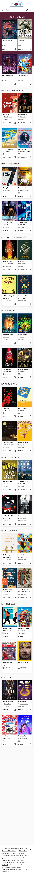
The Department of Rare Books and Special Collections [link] (8, 589)
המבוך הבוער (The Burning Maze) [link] (24, 335)
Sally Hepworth (8, 117)
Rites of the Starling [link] (8, 702)
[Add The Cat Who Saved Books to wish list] (30, 598)
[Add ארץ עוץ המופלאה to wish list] (15, 304)
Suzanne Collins (24, 704)
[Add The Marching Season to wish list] (30, 490)
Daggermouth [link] (22, 114)
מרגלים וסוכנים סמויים (10, 457)
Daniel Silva (23, 484)
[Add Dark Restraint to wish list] (15, 377)
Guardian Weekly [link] (23, 628)
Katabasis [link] (21, 261)
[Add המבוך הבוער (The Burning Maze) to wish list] (30, 343)
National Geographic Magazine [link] (24, 663)
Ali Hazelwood (23, 738)
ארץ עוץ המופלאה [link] (8, 296)
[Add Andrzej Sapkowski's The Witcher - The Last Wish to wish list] (15, 49)
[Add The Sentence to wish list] (30, 563)
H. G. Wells (22, 225)
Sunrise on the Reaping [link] (24, 702)
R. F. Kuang (22, 263)
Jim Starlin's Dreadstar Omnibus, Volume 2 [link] (24, 75)
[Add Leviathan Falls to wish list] (30, 196)
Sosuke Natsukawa (25, 591)
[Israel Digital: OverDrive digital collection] (17, 4)
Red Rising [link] (6, 408)
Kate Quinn (23, 518)
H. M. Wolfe (23, 117)
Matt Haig (22, 298)
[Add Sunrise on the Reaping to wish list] (30, 710)
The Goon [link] (21, 40)
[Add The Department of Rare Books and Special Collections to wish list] (15, 598)
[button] (15, 40)
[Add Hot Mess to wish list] (15, 744)
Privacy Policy (23, 851)
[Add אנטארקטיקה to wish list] (30, 416)
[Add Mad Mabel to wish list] (15, 123)
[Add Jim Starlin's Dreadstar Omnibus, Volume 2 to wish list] (31, 84)
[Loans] (27, 10)
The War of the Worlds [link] (24, 222)
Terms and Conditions (9, 851)
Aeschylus (22, 371)
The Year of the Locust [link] (8, 481)
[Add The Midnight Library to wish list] (30, 304)
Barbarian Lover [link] (7, 222)
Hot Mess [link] (5, 736)
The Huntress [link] (22, 516)
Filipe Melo (22, 445)
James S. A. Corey (24, 190)
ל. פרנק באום (7, 298)
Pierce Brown (7, 410)
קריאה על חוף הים (8, 384)
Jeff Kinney (7, 738)
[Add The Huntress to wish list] (30, 524)
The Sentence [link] (22, 555)
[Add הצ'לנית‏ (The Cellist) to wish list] (15, 524)
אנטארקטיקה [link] (22, 408)
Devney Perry (7, 704)
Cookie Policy (6, 872)
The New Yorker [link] (7, 628)
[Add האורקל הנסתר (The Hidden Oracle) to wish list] (15, 343)
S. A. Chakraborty (8, 263)
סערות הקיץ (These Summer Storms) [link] (8, 149)
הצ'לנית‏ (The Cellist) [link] (8, 516)
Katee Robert (7, 371)
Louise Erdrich (23, 557)
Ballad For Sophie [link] (23, 442)
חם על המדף (6, 677)
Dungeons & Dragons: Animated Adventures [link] (8, 75)
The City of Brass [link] (8, 261)
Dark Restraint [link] (7, 369)
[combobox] (13, 10)
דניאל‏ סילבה (7, 518)
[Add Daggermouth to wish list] (30, 123)
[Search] (2, 9)
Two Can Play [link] (22, 736)
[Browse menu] (31, 10)
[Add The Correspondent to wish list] (15, 563)
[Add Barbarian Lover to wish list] (15, 231)
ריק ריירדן (6, 337)
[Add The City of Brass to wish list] (15, 270)
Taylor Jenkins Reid (25, 151)
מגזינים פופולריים (8, 604)
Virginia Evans (7, 557)
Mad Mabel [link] (6, 114)
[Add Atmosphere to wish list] (30, 157)
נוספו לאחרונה (17, 16)
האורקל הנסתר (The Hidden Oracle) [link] (8, 335)
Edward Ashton (8, 190)
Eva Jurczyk (7, 591)
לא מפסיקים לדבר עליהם (11, 90)
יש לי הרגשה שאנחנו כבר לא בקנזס (15, 237)
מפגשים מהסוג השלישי (10, 164)
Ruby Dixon (7, 225)
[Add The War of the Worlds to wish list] (30, 231)
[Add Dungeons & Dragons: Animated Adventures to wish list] (15, 84)
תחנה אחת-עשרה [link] (8, 442)
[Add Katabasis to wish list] (30, 270)
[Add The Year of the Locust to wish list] (15, 490)
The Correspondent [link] (8, 555)
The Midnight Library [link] (24, 296)
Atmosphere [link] (22, 149)
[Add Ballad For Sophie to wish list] (30, 451)
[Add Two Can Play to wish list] (30, 744)
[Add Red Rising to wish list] (15, 416)
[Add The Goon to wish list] (31, 49)
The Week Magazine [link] (8, 663)
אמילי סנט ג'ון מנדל (9, 445)
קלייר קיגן (22, 410)
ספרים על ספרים (8, 531)
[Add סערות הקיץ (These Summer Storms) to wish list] (15, 157)
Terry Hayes (7, 484)
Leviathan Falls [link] (23, 188)
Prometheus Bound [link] (24, 369)
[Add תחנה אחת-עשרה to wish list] (15, 451)
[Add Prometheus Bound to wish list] (30, 377)
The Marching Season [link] (24, 481)
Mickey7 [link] (5, 188)
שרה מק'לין (7, 151)
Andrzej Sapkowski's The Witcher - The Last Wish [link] (8, 40)
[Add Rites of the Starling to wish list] (15, 710)
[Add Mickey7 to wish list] (15, 196)
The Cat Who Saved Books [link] (24, 589)
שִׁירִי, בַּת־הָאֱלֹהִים (8, 311)
